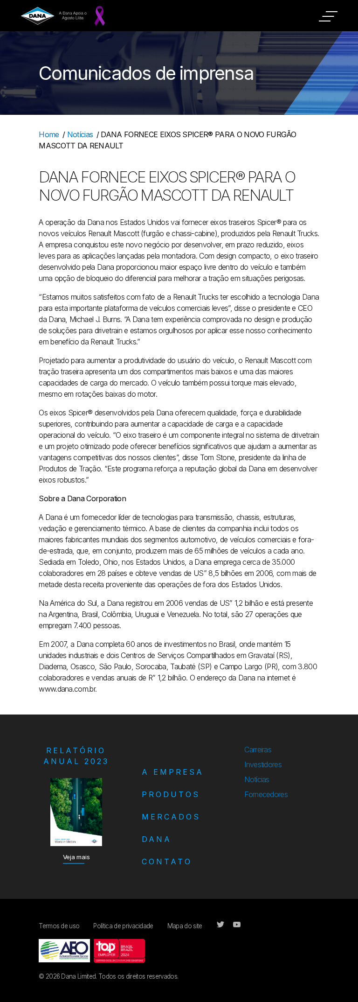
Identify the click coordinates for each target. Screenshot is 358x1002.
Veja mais (76, 857)
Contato (167, 861)
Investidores (263, 764)
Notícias (80, 134)
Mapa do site (184, 926)
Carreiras (257, 749)
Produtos (171, 794)
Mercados (171, 816)
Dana (157, 839)
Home (49, 134)
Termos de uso (59, 926)
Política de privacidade (123, 926)
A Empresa (173, 772)
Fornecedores (266, 794)
